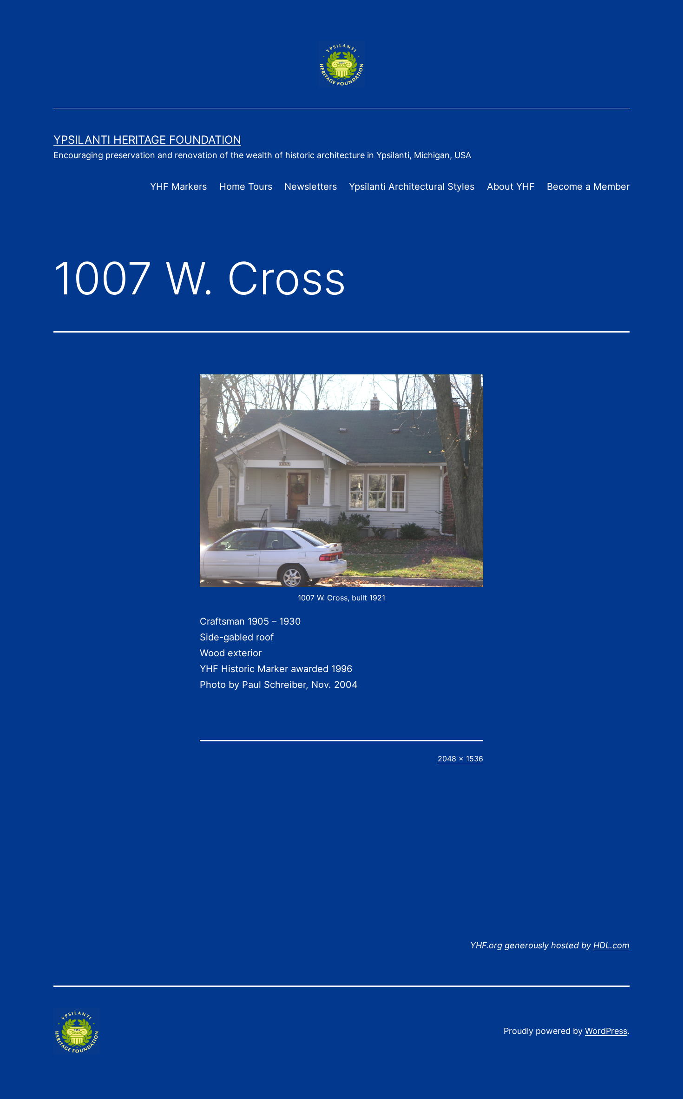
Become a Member (588, 186)
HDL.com (611, 945)
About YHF (511, 186)
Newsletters (310, 186)
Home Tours (245, 186)
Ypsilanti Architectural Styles (411, 186)
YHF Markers (178, 186)
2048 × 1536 (460, 758)
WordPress (606, 1031)
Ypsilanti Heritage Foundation (147, 140)
